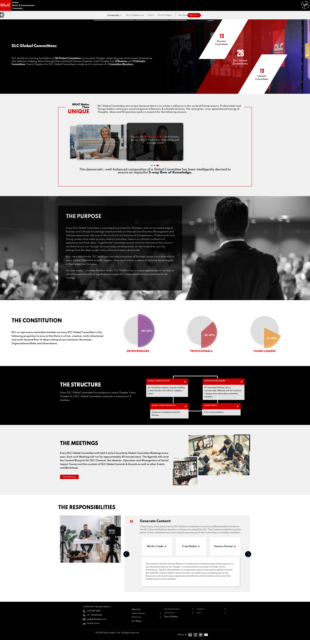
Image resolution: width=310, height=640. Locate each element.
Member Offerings (138, 616)
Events (151, 15)
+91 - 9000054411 (92, 618)
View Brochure (92, 626)
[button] (152, 165)
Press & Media (171, 620)
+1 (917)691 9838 (91, 614)
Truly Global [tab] (188, 549)
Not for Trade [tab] (154, 549)
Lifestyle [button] (197, 15)
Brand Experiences (135, 15)
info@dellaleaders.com (94, 622)
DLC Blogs (136, 624)
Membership (136, 620)
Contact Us (200, 612)
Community (114, 15)
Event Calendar (165, 15)
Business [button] (183, 15)
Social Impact (169, 616)
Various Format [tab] (221, 549)
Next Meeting (69, 477)
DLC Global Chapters (172, 612)
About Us (136, 612)
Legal (199, 616)
